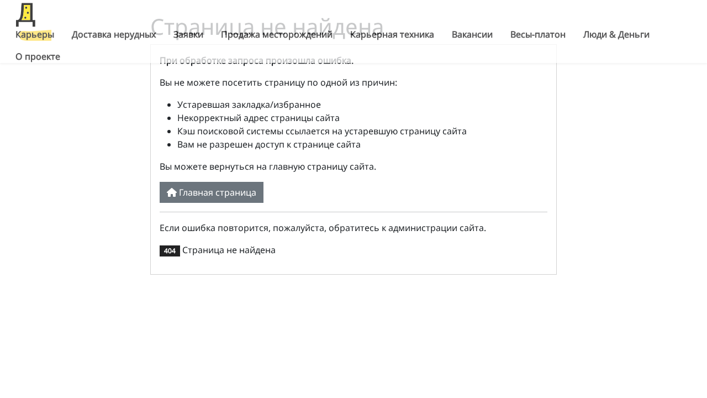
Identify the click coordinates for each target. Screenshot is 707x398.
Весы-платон (538, 34)
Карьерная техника (392, 34)
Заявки (188, 34)
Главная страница (216, 192)
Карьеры (34, 34)
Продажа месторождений (277, 34)
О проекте (37, 56)
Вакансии (472, 34)
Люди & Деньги (616, 34)
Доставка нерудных (114, 34)
